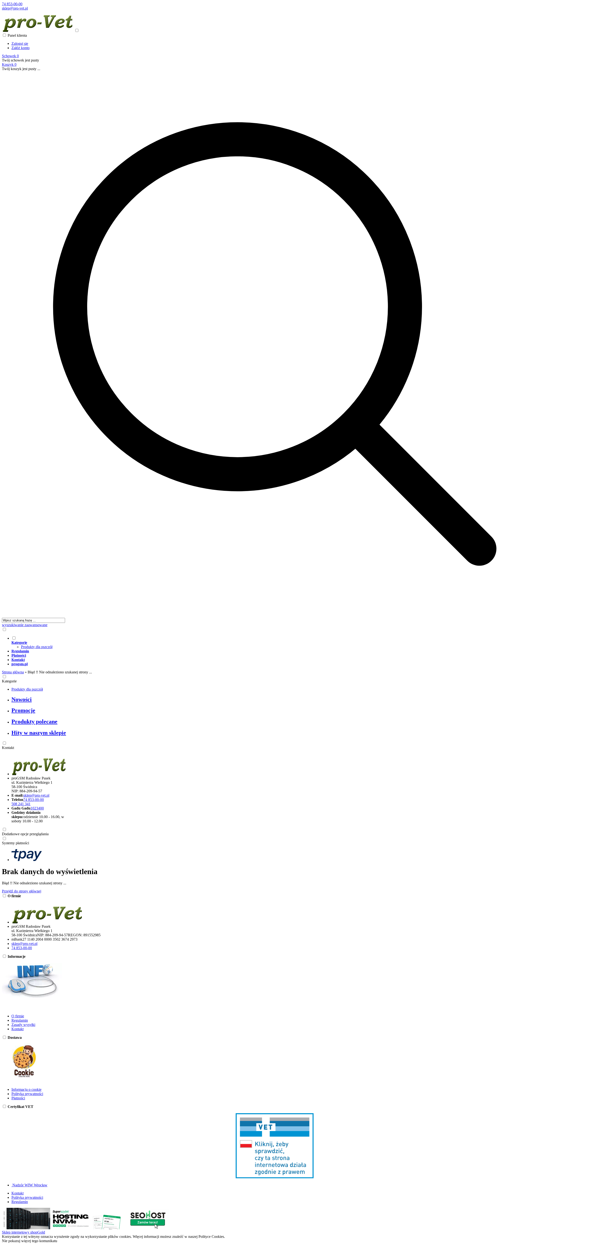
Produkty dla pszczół (36, 647)
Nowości (21, 699)
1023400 (37, 808)
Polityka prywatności (27, 1094)
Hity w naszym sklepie (38, 733)
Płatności (18, 1098)
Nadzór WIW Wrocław (29, 1185)
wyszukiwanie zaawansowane (24, 625)
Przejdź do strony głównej (21, 891)
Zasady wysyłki (23, 1025)
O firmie (17, 1016)
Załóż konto (20, 48)
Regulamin (19, 1020)
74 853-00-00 (12, 4)
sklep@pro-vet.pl (15, 8)
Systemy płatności (15, 843)
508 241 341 (20, 804)
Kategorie (9, 681)
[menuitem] (279, 642)
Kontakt (8, 748)
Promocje (23, 710)
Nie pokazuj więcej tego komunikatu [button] (29, 1241)
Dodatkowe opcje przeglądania (25, 834)
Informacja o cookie (26, 1089)
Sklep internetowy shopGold (23, 1232)
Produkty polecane (34, 721)
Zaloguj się (19, 43)
